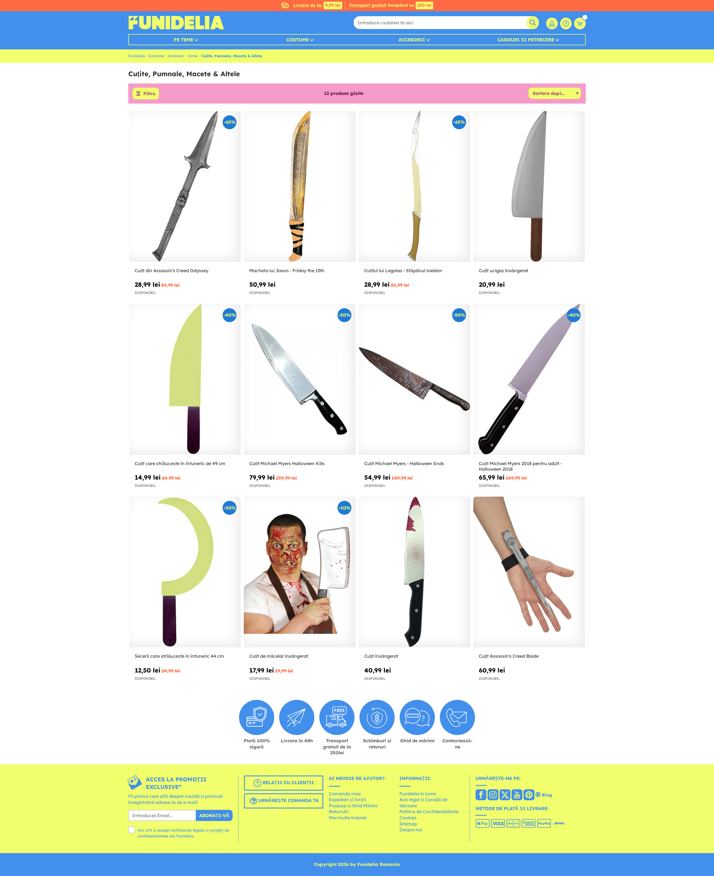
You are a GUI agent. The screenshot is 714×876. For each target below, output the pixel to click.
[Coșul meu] (580, 23)
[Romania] (481, 795)
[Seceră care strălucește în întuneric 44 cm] (185, 572)
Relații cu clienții (287, 782)
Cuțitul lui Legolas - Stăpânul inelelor (403, 270)
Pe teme (183, 39)
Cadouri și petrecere (526, 39)
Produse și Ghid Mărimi (353, 805)
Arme (193, 56)
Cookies (407, 817)
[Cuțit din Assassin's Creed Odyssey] (185, 186)
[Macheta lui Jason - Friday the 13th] (299, 186)
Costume (297, 39)
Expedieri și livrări (347, 799)
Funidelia (136, 56)
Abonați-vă (214, 815)
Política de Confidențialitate (429, 811)
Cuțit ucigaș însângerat (503, 270)
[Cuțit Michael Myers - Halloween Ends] (414, 379)
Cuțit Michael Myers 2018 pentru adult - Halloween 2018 (520, 466)
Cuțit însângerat (381, 656)
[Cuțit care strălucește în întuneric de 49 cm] (185, 379)
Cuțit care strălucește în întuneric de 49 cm (180, 463)
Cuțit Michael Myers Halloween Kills (287, 463)
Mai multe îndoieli (347, 817)
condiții (216, 830)
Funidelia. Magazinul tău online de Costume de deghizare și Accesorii (176, 22)
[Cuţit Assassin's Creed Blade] (529, 572)
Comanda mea (345, 793)
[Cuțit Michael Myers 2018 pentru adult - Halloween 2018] (529, 379)
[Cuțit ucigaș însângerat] (529, 186)
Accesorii (412, 39)
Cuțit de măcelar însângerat (278, 656)
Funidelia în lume (417, 793)
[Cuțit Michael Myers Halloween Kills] (299, 379)
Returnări (339, 811)
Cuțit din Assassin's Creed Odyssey (171, 270)
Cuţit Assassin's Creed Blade (509, 656)
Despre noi (410, 829)
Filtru (149, 93)
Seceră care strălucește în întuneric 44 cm (179, 656)
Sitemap (408, 824)
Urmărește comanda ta (288, 800)
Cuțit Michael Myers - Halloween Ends (404, 463)
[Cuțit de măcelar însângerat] (299, 572)
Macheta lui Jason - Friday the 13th (286, 270)
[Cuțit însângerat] (414, 572)
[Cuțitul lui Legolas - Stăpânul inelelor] (414, 186)
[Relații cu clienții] (566, 23)
